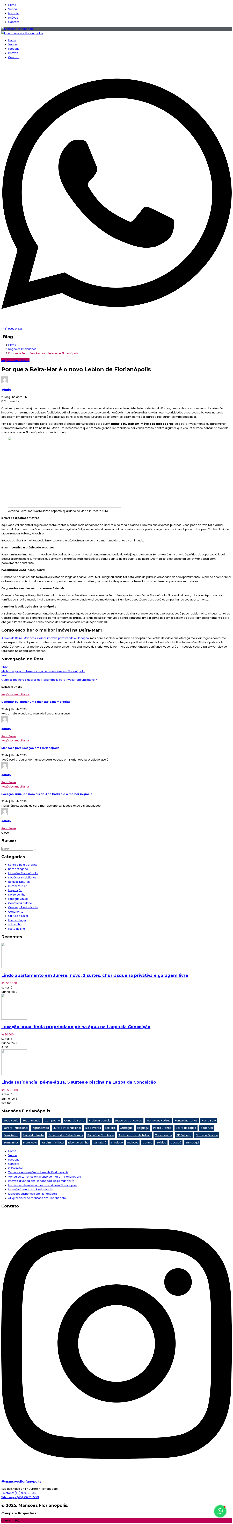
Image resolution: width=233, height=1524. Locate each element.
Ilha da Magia (17, 920)
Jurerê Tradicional (16, 1128)
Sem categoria (18, 869)
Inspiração (15, 890)
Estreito (110, 1128)
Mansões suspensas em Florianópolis (32, 1194)
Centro (147, 1142)
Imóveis (13, 18)
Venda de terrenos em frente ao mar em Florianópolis (44, 1177)
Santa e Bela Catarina (22, 865)
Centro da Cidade (20, 903)
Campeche (52, 1120)
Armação (126, 1128)
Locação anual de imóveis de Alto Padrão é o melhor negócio (46, 794)
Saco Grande (31, 1120)
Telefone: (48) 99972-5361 (19, 1493)
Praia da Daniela (100, 1120)
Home (12, 5)
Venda (12, 9)
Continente (15, 912)
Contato (13, 22)
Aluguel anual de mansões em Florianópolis (37, 1198)
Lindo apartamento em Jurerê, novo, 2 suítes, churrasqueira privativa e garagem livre (94, 975)
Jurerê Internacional (67, 1128)
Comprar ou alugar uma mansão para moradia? (35, 701)
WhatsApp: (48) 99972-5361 (20, 1497)
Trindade (117, 1142)
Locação (13, 13)
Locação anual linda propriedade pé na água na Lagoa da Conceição (75, 1026)
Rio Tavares (93, 1128)
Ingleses (132, 1142)
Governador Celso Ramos (65, 1135)
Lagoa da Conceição (128, 1120)
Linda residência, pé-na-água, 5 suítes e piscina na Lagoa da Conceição (78, 1082)
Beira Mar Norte (33, 1135)
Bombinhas (11, 1142)
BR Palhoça (183, 1135)
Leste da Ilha (16, 929)
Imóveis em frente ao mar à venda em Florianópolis (42, 1185)
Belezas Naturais (19, 882)
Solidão (161, 1142)
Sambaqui (192, 1142)
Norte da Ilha (16, 895)
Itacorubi (207, 1128)
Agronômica (40, 1128)
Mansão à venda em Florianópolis (30, 1189)
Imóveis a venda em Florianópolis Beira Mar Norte (41, 1181)
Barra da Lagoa (186, 1128)
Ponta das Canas (186, 1120)
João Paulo (11, 1120)
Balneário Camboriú (100, 1135)
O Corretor (15, 1168)
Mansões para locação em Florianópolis (30, 748)
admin (6, 389)
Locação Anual (18, 899)
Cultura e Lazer (18, 916)
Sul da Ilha (14, 924)
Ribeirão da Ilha (78, 1142)
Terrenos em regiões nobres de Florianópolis (38, 1172)
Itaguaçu (143, 1128)
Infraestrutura (17, 886)
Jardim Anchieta (52, 1142)
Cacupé (176, 1142)
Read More (8, 736)
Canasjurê (99, 1142)
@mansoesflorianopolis (21, 1481)
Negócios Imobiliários (22, 349)
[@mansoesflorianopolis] (116, 1474)
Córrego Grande (207, 1135)
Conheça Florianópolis (23, 907)
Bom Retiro (11, 1135)
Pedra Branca (162, 1128)
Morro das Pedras (158, 1120)
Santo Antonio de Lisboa (134, 1135)
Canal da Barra (74, 1120)
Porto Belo (209, 1120)
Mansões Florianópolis (23, 873)
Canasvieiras (163, 1135)
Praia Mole (30, 1142)
